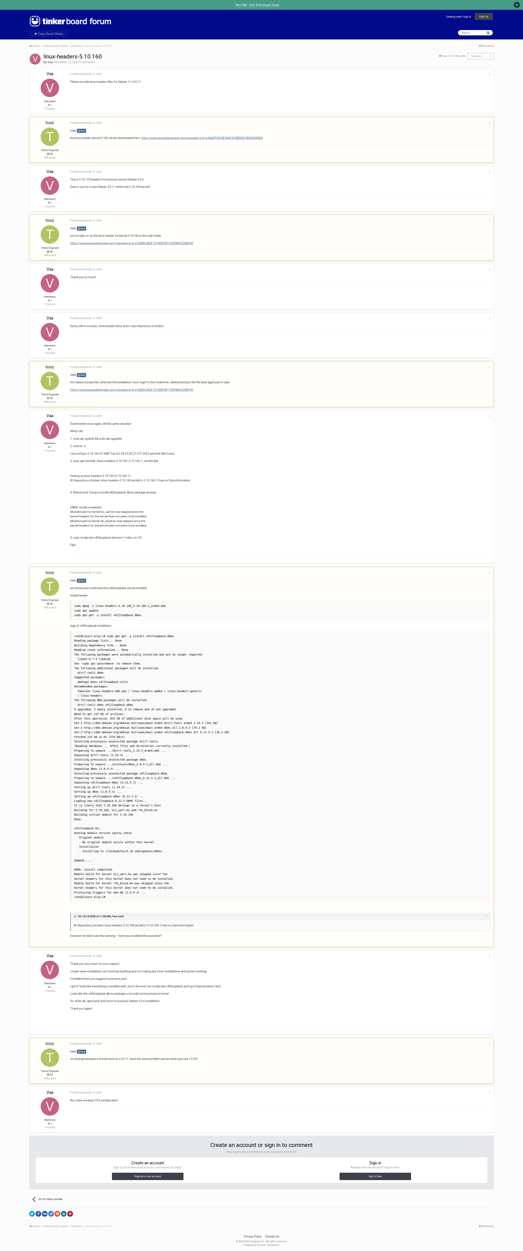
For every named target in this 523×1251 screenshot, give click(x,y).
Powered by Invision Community (261, 1245)
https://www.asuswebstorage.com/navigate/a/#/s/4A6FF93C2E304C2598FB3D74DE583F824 (202, 138)
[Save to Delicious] (51, 1214)
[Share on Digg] (45, 1214)
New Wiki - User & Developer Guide (257, 5)
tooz (50, 122)
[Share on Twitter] (32, 1214)
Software (88, 62)
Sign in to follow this (454, 55)
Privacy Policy (253, 1236)
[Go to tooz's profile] (50, 137)
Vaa (50, 62)
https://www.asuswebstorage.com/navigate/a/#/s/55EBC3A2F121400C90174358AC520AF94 (131, 243)
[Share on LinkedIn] (64, 1214)
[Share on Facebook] (38, 1214)
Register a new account (147, 1176)
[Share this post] (489, 74)
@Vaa (81, 130)
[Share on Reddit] (57, 1214)
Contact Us (272, 1236)
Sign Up (483, 16)
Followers (476, 56)
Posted (86, 73)
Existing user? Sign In (458, 16)
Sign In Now (375, 1176)
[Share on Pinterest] (70, 1214)
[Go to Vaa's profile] (35, 59)
